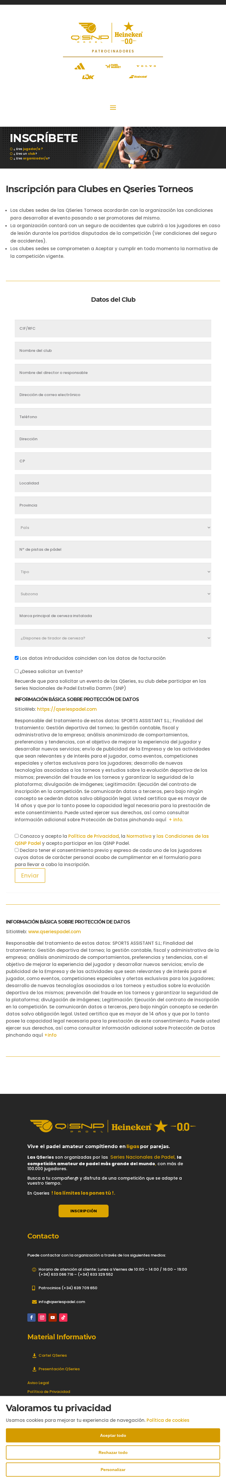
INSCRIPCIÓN (83, 1211)
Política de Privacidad (93, 836)
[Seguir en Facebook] (31, 1317)
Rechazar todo (113, 1452)
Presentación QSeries (59, 1369)
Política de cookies (168, 1420)
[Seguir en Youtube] (53, 1317)
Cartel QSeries (53, 1355)
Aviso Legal (38, 1383)
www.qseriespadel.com (54, 932)
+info (50, 1035)
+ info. (176, 820)
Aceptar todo (113, 1435)
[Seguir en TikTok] (63, 1317)
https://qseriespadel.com (67, 709)
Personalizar (113, 1469)
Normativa (139, 836)
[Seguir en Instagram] (42, 1317)
